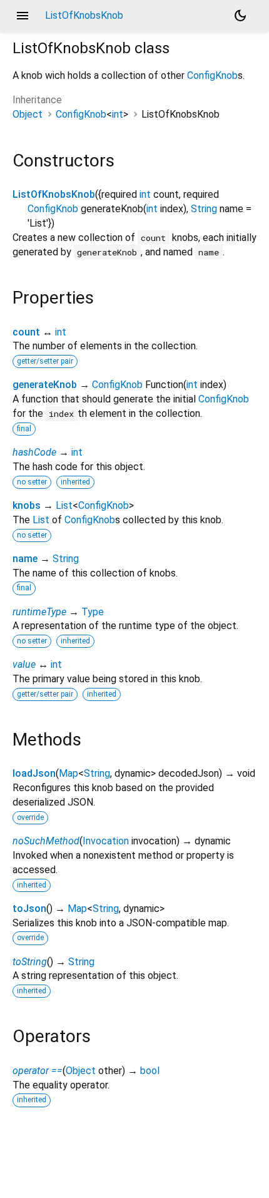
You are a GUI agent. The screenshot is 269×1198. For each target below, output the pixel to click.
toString (30, 962)
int (117, 114)
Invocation (106, 841)
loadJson (34, 773)
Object (28, 114)
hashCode (34, 452)
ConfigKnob (212, 75)
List (64, 505)
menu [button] (22, 15)
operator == (38, 1071)
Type (92, 612)
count (26, 332)
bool (150, 1071)
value (24, 664)
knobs (27, 505)
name (25, 559)
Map (68, 773)
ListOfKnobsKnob (54, 194)
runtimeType (39, 612)
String (204, 209)
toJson (29, 908)
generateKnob (45, 385)
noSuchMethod (46, 841)
